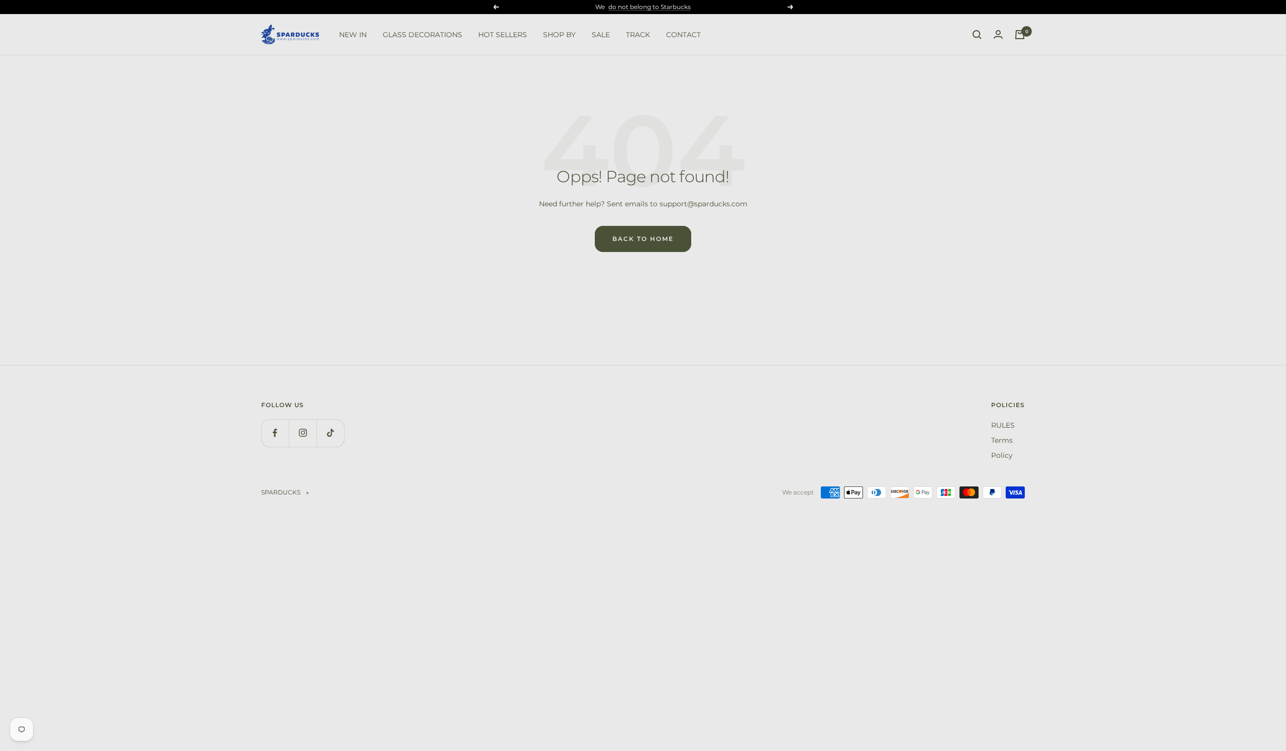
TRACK (638, 34)
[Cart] (1020, 34)
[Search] (977, 34)
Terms (1002, 440)
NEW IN (353, 34)
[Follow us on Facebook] (275, 433)
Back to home (643, 238)
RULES (1003, 425)
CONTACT (683, 34)
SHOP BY (559, 34)
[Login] (998, 34)
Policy (1002, 455)
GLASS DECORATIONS (422, 34)
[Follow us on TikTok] (330, 433)
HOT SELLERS (502, 34)
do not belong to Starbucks (649, 7)
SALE (601, 34)
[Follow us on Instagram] (302, 433)
